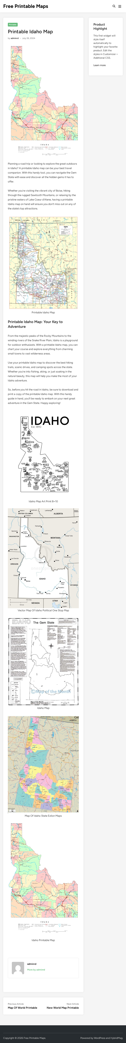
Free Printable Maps (25, 6)
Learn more (99, 65)
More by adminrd (36, 969)
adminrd (15, 38)
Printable (12, 25)
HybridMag (116, 1038)
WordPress (99, 1038)
